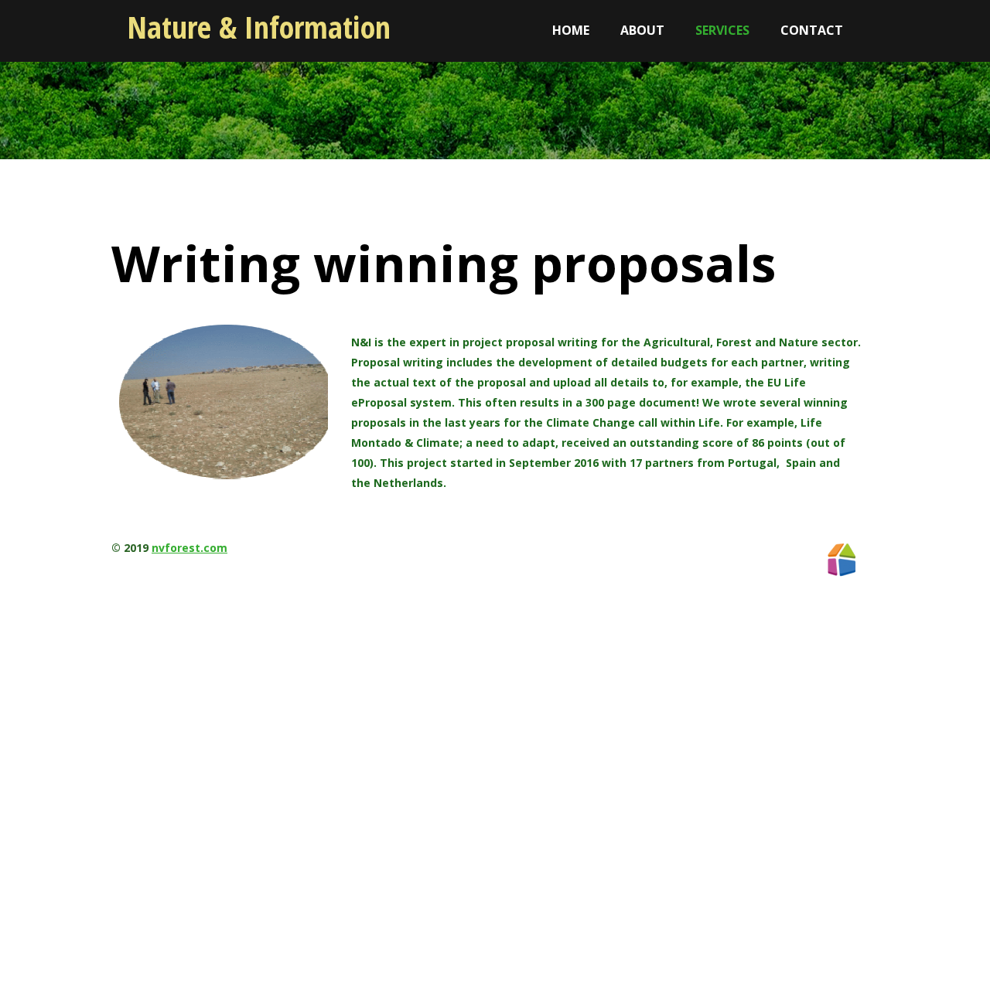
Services (722, 30)
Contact (811, 30)
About (642, 30)
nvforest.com (189, 547)
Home (570, 30)
